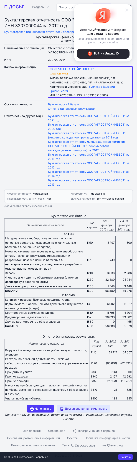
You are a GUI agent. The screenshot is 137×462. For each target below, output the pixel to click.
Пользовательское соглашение (33, 445)
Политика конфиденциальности (107, 438)
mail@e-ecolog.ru (114, 445)
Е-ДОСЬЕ (14, 6)
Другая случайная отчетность (85, 408)
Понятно (125, 456)
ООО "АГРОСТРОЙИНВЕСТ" (72, 69)
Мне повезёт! (31, 431)
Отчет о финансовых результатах (71, 108)
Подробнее (41, 456)
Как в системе (85, 445)
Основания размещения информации (33, 438)
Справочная (56, 431)
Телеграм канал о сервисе (96, 431)
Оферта (72, 438)
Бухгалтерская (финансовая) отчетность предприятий (43, 32)
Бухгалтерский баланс (64, 104)
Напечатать (42, 408)
